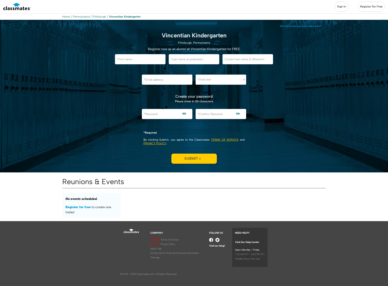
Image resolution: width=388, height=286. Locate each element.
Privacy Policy (154, 143)
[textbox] (221, 79)
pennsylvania (81, 16)
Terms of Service (224, 139)
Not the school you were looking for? (300, 26)
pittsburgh (99, 16)
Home (66, 16)
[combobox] (221, 80)
